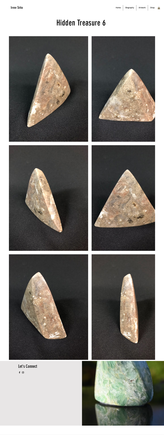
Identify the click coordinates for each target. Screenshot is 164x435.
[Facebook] (19, 372)
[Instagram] (23, 372)
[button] (142, 8)
